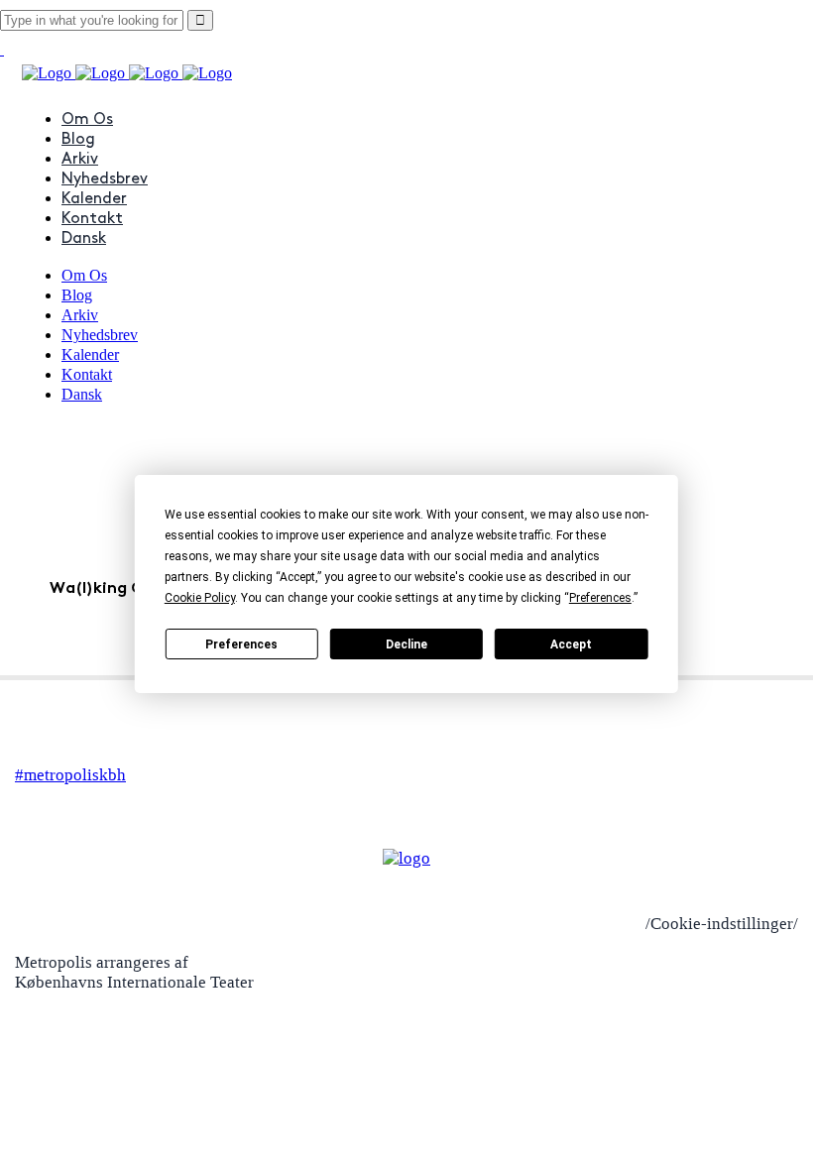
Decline (406, 644)
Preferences (241, 644)
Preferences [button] (600, 598)
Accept (571, 644)
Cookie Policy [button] (200, 598)
